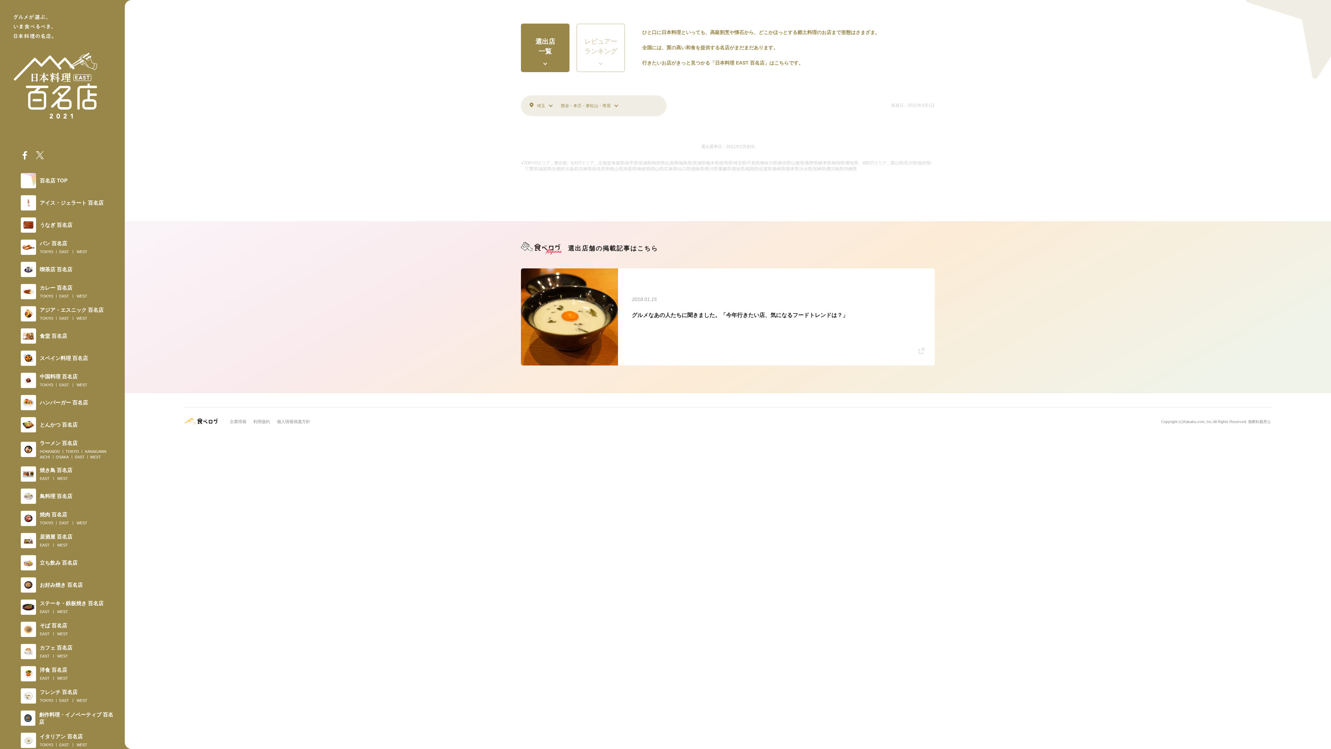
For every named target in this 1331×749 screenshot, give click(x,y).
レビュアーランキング (600, 46)
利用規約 (261, 421)
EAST (64, 252)
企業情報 (238, 421)
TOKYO (46, 252)
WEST (82, 252)
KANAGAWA (95, 451)
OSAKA (62, 457)
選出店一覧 (545, 46)
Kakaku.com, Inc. (1198, 422)
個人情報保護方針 (293, 421)
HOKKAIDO (50, 451)
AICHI (45, 457)
